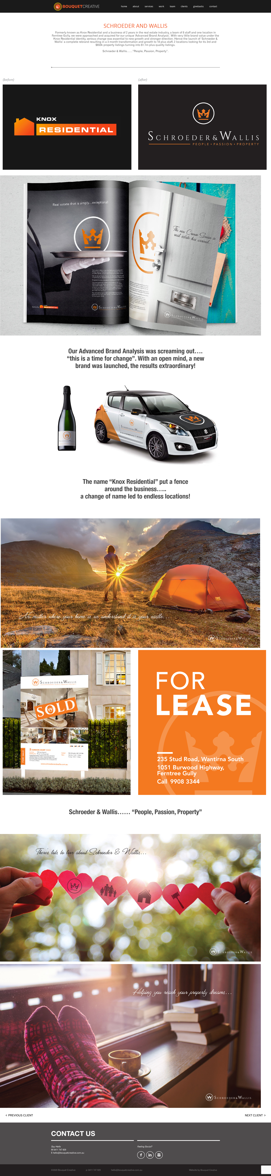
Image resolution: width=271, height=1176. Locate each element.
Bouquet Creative (208, 1170)
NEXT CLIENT (254, 1115)
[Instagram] (159, 1155)
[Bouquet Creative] (76, 6)
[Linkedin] (150, 1155)
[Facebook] (141, 1155)
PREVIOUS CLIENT (20, 1115)
